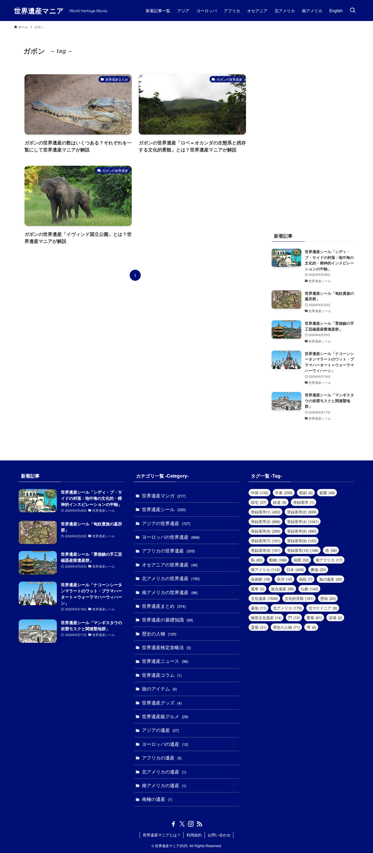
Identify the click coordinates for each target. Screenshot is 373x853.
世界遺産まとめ (164, 606)
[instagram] (190, 823)
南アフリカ (329, 560)
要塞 (314, 617)
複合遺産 (282, 588)
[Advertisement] (313, 125)
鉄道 (279, 502)
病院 (305, 579)
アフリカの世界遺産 (168, 550)
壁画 (328, 598)
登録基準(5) (265, 531)
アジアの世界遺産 (166, 523)
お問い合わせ (219, 835)
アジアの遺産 (160, 730)
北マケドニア (323, 608)
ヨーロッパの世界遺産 (171, 537)
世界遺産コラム (162, 675)
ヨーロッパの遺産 (165, 744)
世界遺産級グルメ (165, 716)
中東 (284, 492)
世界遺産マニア (39, 10)
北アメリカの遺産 (164, 771)
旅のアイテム (159, 688)
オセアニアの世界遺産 (170, 564)
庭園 (327, 492)
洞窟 (301, 560)
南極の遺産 (157, 799)
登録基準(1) (265, 512)
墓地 (258, 608)
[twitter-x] (182, 823)
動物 (278, 560)
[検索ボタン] (352, 10)
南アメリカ (265, 569)
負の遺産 (330, 579)
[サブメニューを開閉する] (233, 523)
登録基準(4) (303, 521)
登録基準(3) (265, 521)
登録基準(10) (303, 550)
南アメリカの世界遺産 (170, 592)
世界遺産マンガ (164, 495)
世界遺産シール (164, 509)
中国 (259, 492)
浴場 (335, 617)
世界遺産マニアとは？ (162, 835)
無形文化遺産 (266, 617)
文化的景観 (299, 598)
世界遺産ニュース (165, 661)
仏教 (309, 588)
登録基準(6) (301, 531)
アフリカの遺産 (162, 757)
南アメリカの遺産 (164, 785)
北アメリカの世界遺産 (171, 578)
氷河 (284, 579)
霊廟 (258, 627)
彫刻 (306, 492)
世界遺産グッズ (162, 702)
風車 (257, 588)
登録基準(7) (265, 540)
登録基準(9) (265, 550)
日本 (295, 569)
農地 (318, 569)
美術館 (260, 579)
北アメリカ (287, 608)
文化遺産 (264, 598)
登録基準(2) (301, 512)
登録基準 (303, 502)
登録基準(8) (301, 540)
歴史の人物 (159, 633)
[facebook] (173, 823)
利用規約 (194, 835)
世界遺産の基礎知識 (167, 619)
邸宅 (258, 502)
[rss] (199, 823)
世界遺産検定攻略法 (166, 647)
